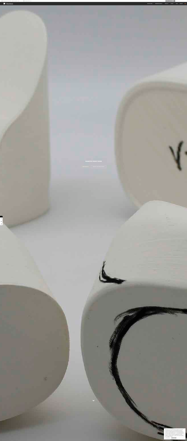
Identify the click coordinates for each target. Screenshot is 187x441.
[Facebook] (167, 1)
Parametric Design (158, 3)
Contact (181, 3)
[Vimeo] (171, 1)
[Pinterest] (174, 1)
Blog (177, 3)
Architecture (149, 3)
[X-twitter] (169, 1)
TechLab (166, 3)
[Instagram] (166, 1)
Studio (172, 3)
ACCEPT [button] (174, 437)
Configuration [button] (167, 437)
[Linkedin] (170, 1)
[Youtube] (173, 1)
